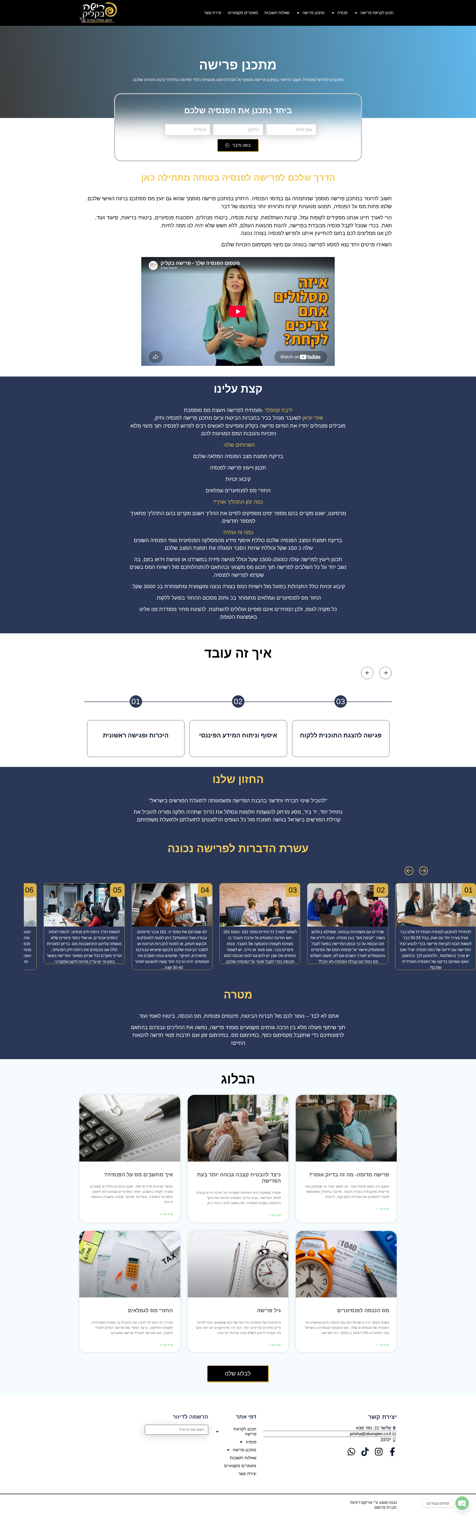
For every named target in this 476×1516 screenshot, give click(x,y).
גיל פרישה (268, 1310)
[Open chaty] (462, 1503)
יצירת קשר (213, 13)
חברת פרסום (385, 1507)
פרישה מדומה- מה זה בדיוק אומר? (349, 1174)
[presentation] (367, 673)
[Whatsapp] (351, 1451)
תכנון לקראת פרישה (376, 13)
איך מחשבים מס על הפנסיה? (138, 1174)
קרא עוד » (383, 1209)
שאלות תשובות (277, 13)
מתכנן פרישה (313, 13)
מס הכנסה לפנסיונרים (362, 1310)
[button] (409, 871)
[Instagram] (378, 1451)
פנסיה (342, 13)
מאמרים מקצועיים (243, 13)
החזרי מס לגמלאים (150, 1310)
